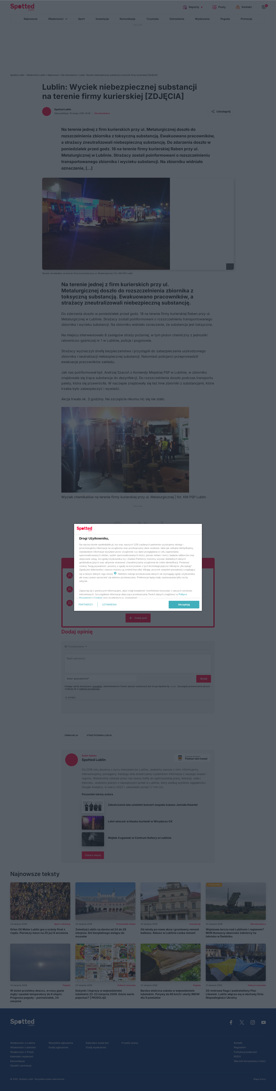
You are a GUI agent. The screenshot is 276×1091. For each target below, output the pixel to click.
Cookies (98, 597)
